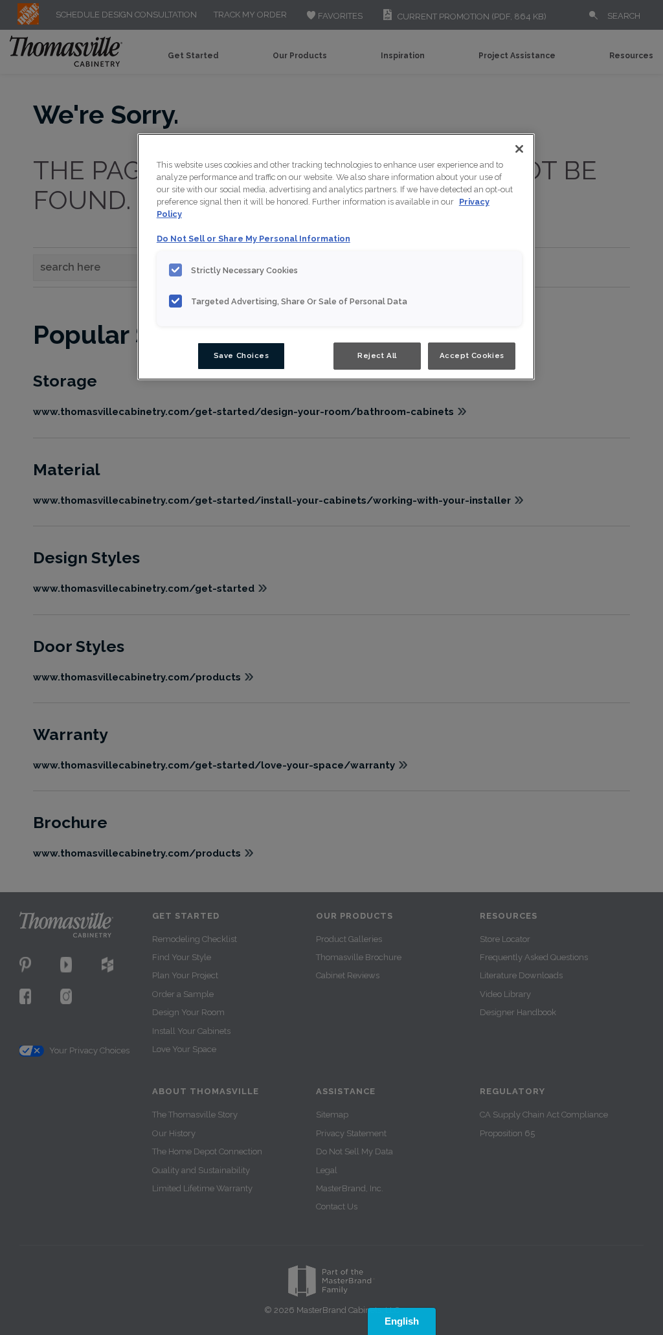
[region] (336, 256)
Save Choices (241, 355)
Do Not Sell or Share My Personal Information (253, 238)
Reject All (377, 355)
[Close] (519, 149)
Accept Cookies (472, 355)
